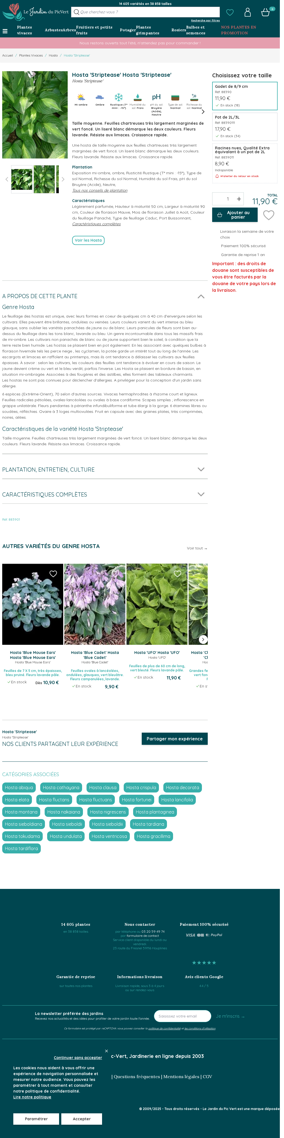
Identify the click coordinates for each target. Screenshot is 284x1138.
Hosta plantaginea (155, 812)
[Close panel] (106, 1051)
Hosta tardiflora (21, 848)
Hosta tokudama (22, 836)
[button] (230, 12)
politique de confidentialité (164, 1028)
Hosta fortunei (136, 799)
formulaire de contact (143, 936)
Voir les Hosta (88, 240)
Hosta (53, 55)
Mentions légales (181, 1076)
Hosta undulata (66, 836)
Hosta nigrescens (108, 812)
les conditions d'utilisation (199, 1028)
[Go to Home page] (35, 12)
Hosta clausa (102, 787)
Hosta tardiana (148, 824)
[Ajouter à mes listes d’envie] (269, 214)
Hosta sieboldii (67, 824)
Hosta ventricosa (109, 836)
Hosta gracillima (153, 836)
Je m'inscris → (230, 1016)
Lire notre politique (32, 1096)
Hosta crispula (141, 787)
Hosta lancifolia (177, 799)
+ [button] (239, 198)
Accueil (7, 55)
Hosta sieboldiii (107, 824)
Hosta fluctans (54, 799)
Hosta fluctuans (95, 799)
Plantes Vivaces (31, 55)
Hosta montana (21, 812)
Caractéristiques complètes (96, 223)
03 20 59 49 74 (152, 931)
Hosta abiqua (19, 787)
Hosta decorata (182, 787)
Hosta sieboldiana (23, 824)
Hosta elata (17, 799)
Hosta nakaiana (63, 812)
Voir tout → (197, 548)
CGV (207, 1076)
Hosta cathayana (61, 787)
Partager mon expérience (175, 738)
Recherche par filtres (205, 20)
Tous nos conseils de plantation (99, 190)
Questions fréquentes (137, 1076)
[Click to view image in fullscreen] (35, 114)
